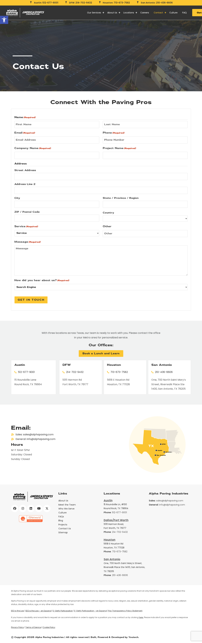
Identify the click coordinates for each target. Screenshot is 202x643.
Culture (173, 12)
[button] (4, 20)
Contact (158, 12)
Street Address (25, 170)
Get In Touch (31, 299)
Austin (108, 500)
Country (108, 212)
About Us (112, 12)
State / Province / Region (121, 198)
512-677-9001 (119, 512)
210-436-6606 (120, 575)
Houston (109, 540)
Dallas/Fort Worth (116, 520)
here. (141, 617)
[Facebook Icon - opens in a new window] (14, 508)
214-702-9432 (120, 532)
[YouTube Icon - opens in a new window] (38, 508)
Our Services (94, 12)
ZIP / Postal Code (27, 211)
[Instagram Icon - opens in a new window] (22, 508)
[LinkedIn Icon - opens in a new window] (30, 508)
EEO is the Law (17, 610)
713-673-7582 (119, 551)
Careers (144, 12)
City (17, 198)
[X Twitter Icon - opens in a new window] (46, 508)
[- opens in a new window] (30, 518)
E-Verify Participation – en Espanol (90, 610)
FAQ (184, 12)
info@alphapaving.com (172, 504)
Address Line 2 (25, 184)
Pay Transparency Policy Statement (125, 610)
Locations (128, 12)
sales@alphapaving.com (169, 500)
